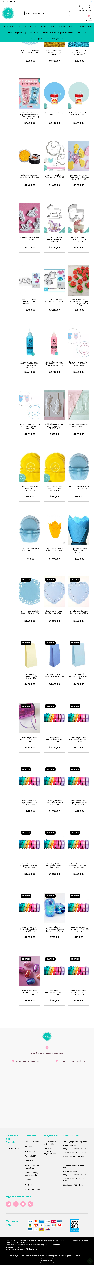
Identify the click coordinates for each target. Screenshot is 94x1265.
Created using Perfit (47, 52)
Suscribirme (47, 43)
